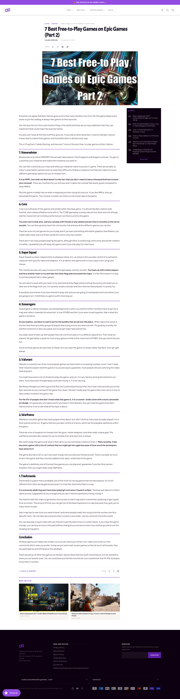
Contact (97, 680)
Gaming (55, 23)
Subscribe (154, 655)
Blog (110, 10)
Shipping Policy (59, 658)
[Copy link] (67, 47)
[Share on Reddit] (63, 47)
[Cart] (172, 10)
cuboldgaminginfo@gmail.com (36, 680)
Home (47, 23)
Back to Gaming (28, 571)
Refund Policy (59, 651)
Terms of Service (60, 661)
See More (144, 159)
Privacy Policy (59, 648)
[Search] (167, 10)
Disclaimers (58, 665)
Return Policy (58, 654)
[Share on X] (53, 47)
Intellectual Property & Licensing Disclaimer (71, 668)
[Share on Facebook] (58, 47)
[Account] (162, 10)
